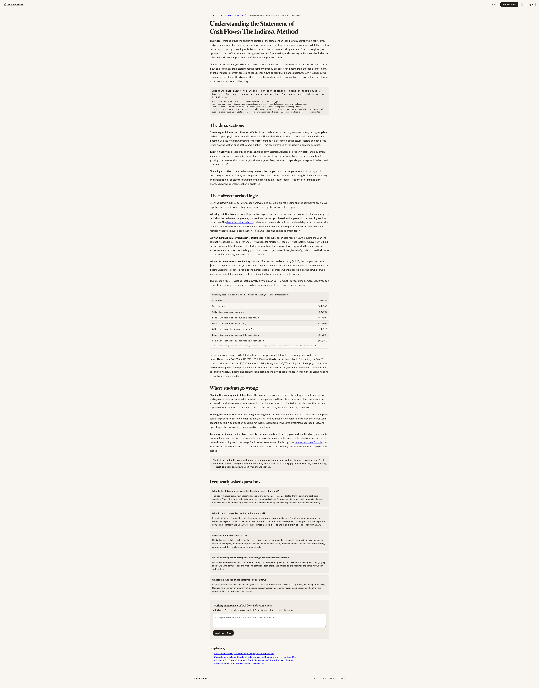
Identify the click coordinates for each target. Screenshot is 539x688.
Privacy (323, 678)
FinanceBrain (200, 678)
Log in (530, 4)
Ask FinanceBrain (223, 633)
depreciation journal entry (240, 222)
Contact (494, 4)
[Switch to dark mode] (522, 4)
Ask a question (509, 4)
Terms (332, 678)
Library (314, 678)
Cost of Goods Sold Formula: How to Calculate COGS (240, 663)
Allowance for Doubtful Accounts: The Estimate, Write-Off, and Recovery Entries (253, 660)
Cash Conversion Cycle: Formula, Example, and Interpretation (244, 653)
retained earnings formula (308, 442)
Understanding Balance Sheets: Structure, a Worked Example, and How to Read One (255, 656)
